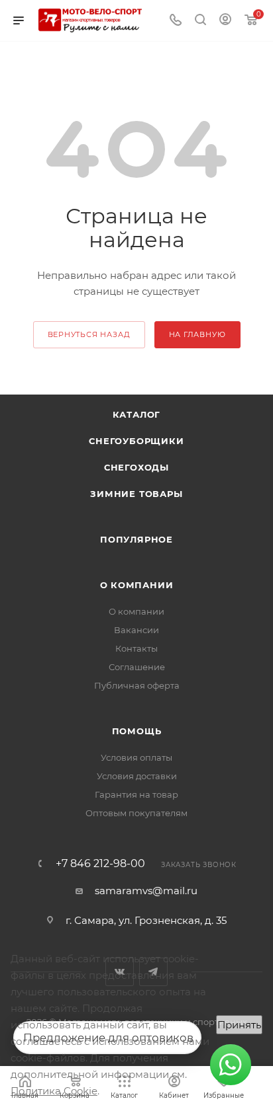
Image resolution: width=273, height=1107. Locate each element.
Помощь (137, 731)
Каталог (137, 414)
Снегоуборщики (136, 441)
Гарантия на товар (136, 794)
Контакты (136, 648)
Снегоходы (136, 467)
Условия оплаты (136, 757)
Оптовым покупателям (136, 813)
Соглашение (137, 667)
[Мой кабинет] (225, 21)
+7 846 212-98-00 (100, 864)
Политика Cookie (54, 1091)
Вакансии (136, 630)
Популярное (136, 539)
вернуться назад (89, 334)
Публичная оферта (137, 685)
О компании (137, 585)
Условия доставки (137, 776)
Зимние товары (136, 493)
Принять (239, 1024)
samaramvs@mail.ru (146, 890)
